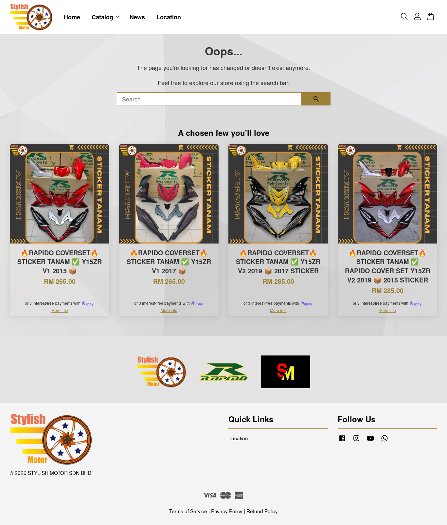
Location (168, 17)
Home (72, 17)
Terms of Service (188, 511)
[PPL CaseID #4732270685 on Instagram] (356, 440)
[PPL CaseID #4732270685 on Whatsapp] (384, 440)
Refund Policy (262, 511)
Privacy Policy (226, 511)
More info (59, 310)
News (137, 17)
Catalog (102, 17)
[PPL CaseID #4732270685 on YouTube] (370, 440)
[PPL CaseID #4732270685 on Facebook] (342, 440)
